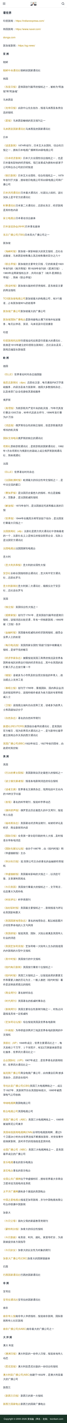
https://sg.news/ (26, 45)
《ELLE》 (8, 374)
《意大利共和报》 (13, 565)
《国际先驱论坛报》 (14, 848)
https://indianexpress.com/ (30, 21)
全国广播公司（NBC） (16, 1149)
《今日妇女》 (10, 1250)
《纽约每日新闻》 (13, 967)
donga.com (9, 37)
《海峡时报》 (10, 251)
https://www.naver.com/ (28, 29)
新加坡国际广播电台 (14, 319)
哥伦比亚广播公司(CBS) (16, 1085)
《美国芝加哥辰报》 (14, 946)
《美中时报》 (10, 959)
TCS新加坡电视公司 (14, 298)
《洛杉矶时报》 (12, 908)
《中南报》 (9, 1030)
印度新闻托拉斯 (12, 340)
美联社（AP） (11, 1043)
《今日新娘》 (10, 1237)
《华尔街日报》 (12, 861)
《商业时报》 (10, 285)
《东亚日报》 (10, 86)
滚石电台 (8, 1170)
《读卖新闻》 (10, 145)
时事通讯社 (9, 205)
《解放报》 (9, 505)
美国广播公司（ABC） (15, 1119)
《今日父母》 (10, 1221)
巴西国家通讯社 (12, 1274)
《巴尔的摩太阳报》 (14, 772)
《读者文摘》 (10, 789)
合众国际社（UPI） (14, 1060)
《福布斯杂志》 (12, 823)
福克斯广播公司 (12, 1073)
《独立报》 (9, 607)
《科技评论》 (10, 899)
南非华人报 (9, 1316)
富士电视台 (9, 218)
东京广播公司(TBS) (14, 234)
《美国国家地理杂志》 (15, 920)
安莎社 (7, 573)
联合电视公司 (10, 1111)
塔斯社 (7, 446)
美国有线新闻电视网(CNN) (18, 1132)
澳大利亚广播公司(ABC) (16, 1374)
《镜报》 (8, 675)
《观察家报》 (10, 615)
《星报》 (8, 120)
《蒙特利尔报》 (12, 1229)
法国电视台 (9, 548)
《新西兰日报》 (12, 1395)
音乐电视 (8, 1162)
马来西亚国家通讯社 (14, 129)
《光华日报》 (10, 108)
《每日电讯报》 (12, 645)
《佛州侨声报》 (12, 810)
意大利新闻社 (10, 586)
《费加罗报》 (10, 493)
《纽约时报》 (10, 975)
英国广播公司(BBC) (14, 743)
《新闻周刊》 (10, 1009)
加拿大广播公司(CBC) (15, 1258)
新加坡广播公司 (12, 311)
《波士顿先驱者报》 (14, 781)
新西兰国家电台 (12, 1404)
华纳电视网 (9, 1103)
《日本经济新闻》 (13, 158)
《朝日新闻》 (10, 175)
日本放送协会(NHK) (14, 226)
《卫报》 (8, 705)
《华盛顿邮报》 (12, 874)
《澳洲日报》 (10, 1353)
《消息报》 (9, 425)
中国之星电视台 (12, 1199)
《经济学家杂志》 (13, 658)
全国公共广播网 (12, 1178)
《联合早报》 (10, 264)
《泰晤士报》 (10, 688)
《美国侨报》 (10, 933)
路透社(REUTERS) (13, 726)
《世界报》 (9, 518)
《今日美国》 (10, 887)
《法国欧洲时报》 (13, 480)
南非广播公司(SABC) (15, 1329)
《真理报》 (9, 408)
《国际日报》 (10, 835)
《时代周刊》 (10, 1001)
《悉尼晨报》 (10, 1366)
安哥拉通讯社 (10, 1299)
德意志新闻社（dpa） (15, 382)
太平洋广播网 (10, 1191)
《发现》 (8, 802)
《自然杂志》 (10, 718)
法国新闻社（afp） (13, 531)
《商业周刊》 (10, 992)
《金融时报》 (10, 632)
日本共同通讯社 (12, 192)
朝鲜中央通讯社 (12, 70)
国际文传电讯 (10, 438)
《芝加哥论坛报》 (13, 1022)
